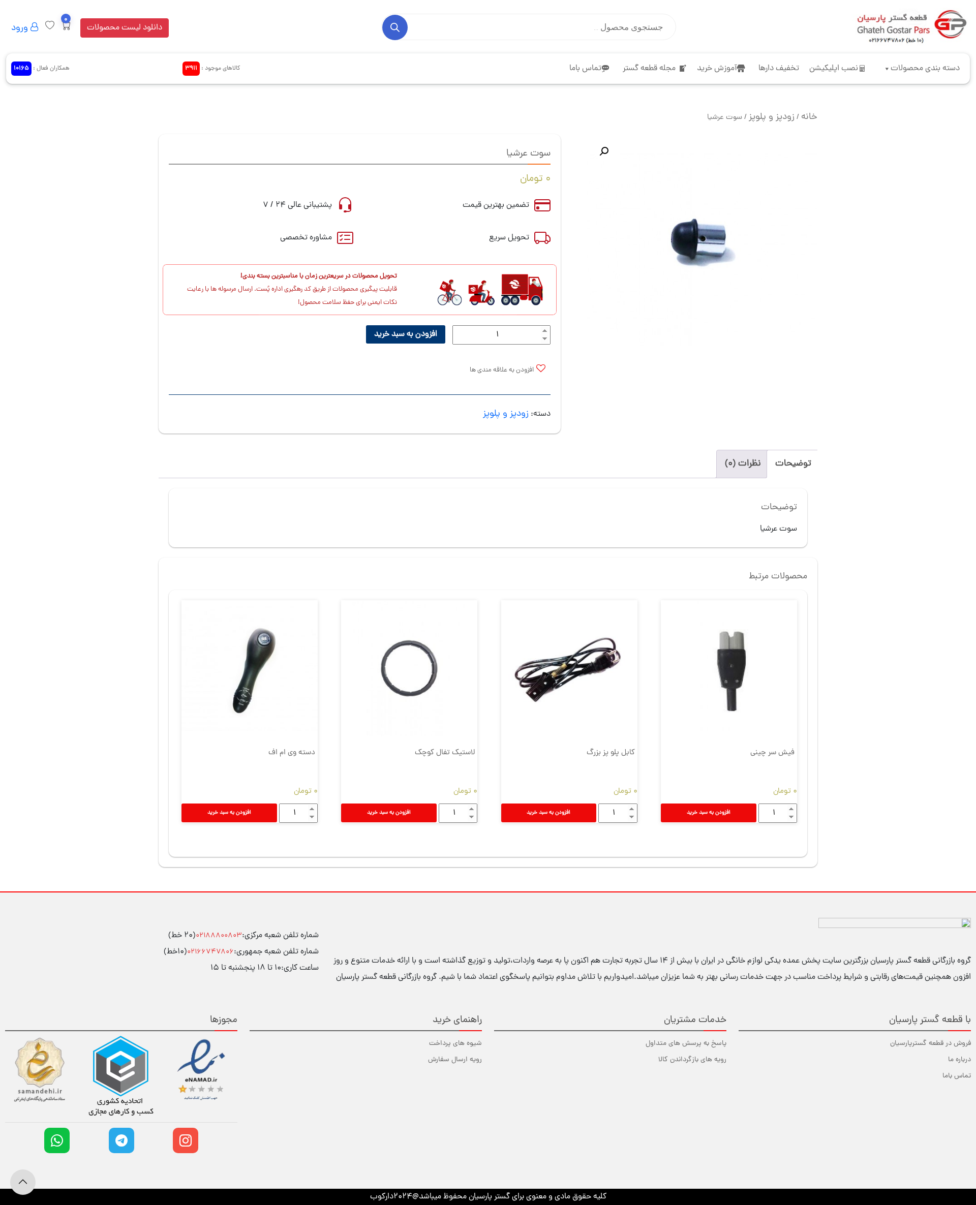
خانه (809, 117)
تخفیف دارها (778, 69)
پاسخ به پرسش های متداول (686, 1043)
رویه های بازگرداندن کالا (692, 1060)
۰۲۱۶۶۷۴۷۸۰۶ (210, 952)
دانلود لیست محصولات (124, 28)
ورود (20, 28)
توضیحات (793, 464)
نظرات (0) (743, 464)
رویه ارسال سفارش (455, 1060)
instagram (185, 1140)
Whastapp (57, 1140)
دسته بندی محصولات (925, 69)
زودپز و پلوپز (772, 117)
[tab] (793, 464)
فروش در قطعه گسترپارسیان (930, 1043)
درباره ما (959, 1060)
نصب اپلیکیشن (833, 69)
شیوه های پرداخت (455, 1043)
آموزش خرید (717, 69)
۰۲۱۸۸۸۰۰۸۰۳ (219, 936)
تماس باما (585, 69)
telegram (121, 1140)
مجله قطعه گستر (649, 69)
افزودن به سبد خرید (405, 334)
